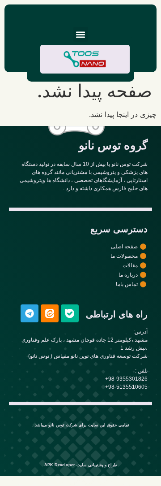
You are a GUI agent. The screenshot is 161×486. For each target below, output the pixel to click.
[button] (80, 34)
